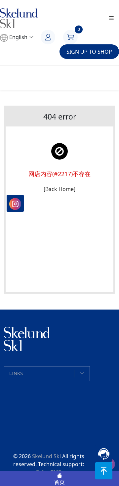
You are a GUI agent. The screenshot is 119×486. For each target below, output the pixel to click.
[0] (73, 36)
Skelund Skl (46, 456)
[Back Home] (59, 189)
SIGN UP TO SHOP (89, 51)
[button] (47, 373)
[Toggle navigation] (111, 18)
